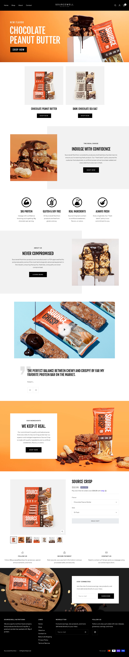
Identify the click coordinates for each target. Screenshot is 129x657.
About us (41, 630)
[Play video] (64, 329)
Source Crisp (82, 481)
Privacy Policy (43, 640)
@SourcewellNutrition (17, 560)
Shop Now (91, 170)
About (20, 5)
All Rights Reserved (25, 651)
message (117, 560)
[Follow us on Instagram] (95, 632)
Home (6, 5)
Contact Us (42, 633)
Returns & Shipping (45, 637)
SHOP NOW (44, 115)
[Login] (119, 5)
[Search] (115, 5)
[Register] (85, 632)
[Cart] (124, 5)
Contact (29, 5)
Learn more (38, 274)
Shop (13, 5)
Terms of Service (44, 643)
